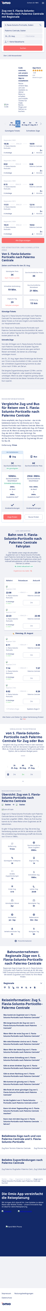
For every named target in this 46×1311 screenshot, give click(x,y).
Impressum (6, 1293)
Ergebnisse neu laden (21, 571)
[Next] (40, 123)
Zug (11, 1179)
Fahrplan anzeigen (12, 305)
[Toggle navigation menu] (43, 3)
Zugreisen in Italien (23, 1179)
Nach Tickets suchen (12, 278)
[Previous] (7, 766)
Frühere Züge (13, 709)
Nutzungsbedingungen (23, 1293)
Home (4, 1179)
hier (24, 719)
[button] (13, 36)
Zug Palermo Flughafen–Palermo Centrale (19, 1169)
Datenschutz (7, 1298)
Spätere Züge (32, 709)
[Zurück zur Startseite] (6, 3)
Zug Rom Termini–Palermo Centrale (16, 1148)
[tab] (12, 130)
